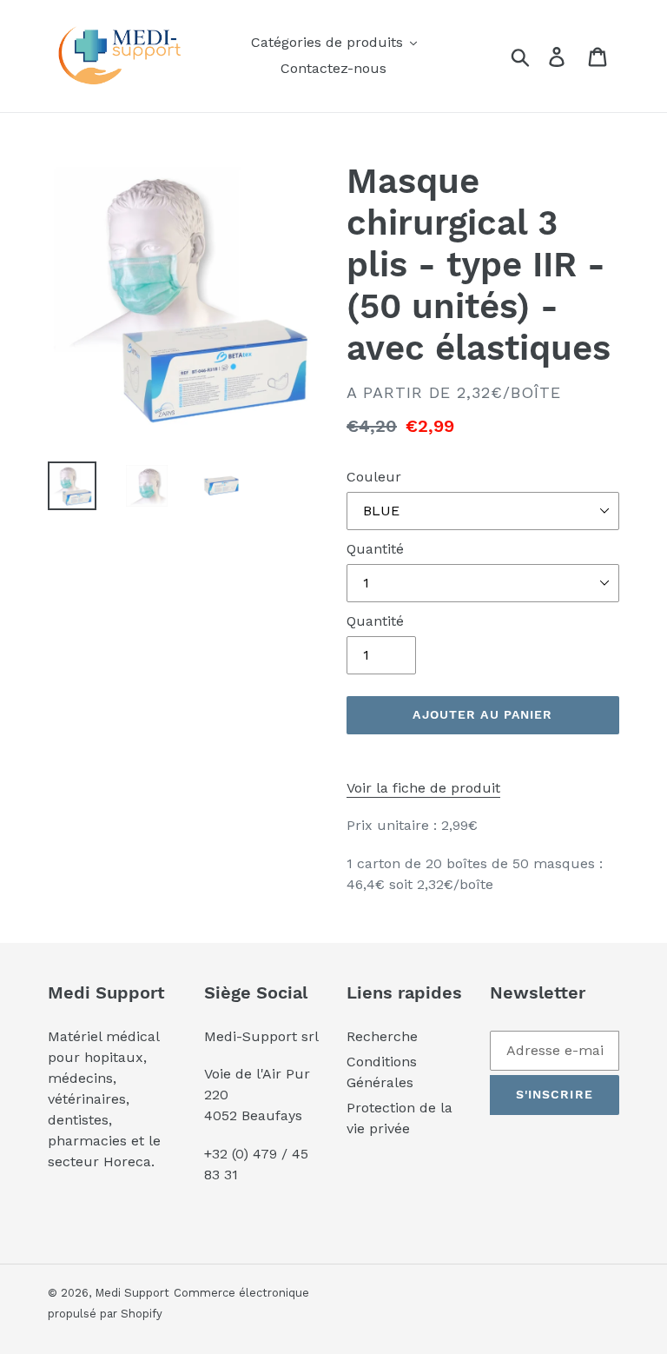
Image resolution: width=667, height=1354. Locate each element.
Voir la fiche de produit (423, 788)
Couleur (374, 476)
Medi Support (132, 1292)
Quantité (375, 549)
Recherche (382, 1036)
